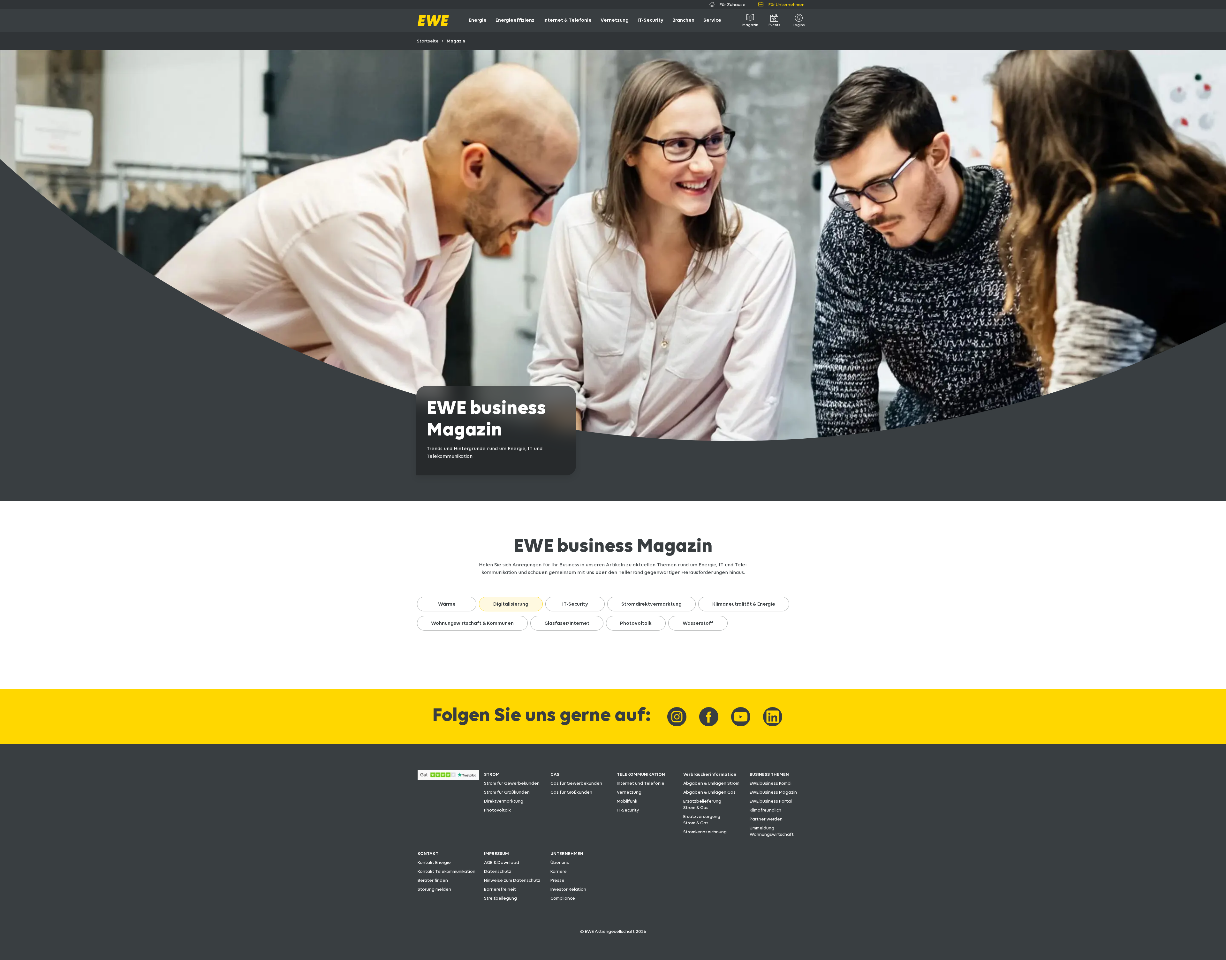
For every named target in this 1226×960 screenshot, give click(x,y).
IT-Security (628, 810)
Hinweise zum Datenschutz (512, 880)
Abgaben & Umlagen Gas (709, 792)
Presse (557, 880)
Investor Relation (568, 889)
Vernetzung (629, 792)
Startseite (428, 40)
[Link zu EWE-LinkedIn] (772, 717)
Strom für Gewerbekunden (512, 783)
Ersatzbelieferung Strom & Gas (702, 804)
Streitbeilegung (500, 898)
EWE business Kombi (770, 783)
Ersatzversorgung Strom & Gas (701, 819)
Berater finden (433, 880)
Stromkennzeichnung (705, 831)
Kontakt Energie (434, 862)
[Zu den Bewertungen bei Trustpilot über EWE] (448, 778)
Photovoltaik (497, 810)
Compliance (562, 898)
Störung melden (434, 889)
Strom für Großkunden (507, 792)
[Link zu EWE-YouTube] (741, 717)
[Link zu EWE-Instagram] (677, 717)
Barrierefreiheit (500, 889)
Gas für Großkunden (571, 792)
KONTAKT (428, 853)
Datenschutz (497, 871)
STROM (492, 774)
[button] (446, 604)
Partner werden (766, 818)
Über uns (559, 862)
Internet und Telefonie (640, 783)
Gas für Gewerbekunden (576, 783)
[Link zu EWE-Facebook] (709, 717)
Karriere (558, 871)
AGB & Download (501, 862)
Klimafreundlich (765, 810)
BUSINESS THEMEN (769, 774)
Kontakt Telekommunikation (446, 871)
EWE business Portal (771, 801)
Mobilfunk (627, 801)
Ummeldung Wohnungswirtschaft (772, 831)
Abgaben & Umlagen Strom (711, 783)
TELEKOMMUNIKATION (641, 774)
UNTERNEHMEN (566, 853)
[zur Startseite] (433, 20)
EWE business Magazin (773, 792)
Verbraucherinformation (709, 774)
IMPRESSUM (496, 853)
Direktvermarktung (503, 801)
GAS (554, 774)
